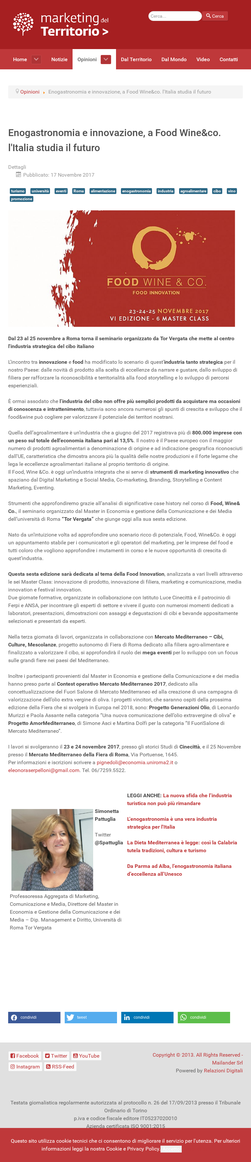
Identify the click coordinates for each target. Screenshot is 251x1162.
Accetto (171, 1149)
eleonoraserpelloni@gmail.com (43, 770)
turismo (18, 191)
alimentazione (103, 191)
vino (232, 191)
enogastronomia (136, 191)
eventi (61, 191)
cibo (217, 191)
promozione (21, 199)
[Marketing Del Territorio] (60, 24)
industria (165, 191)
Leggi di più (196, 1149)
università (40, 191)
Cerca (218, 16)
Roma (79, 191)
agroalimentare (193, 191)
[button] (34, 1017)
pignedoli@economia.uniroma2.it (135, 762)
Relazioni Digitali (223, 1070)
